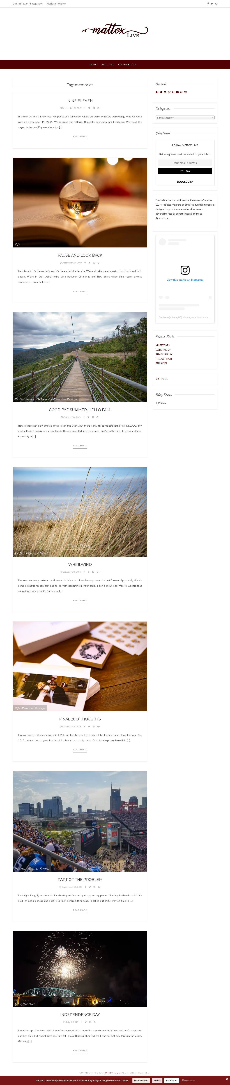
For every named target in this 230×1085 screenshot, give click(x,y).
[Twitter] (212, 3)
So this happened (26, 553)
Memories (59, 398)
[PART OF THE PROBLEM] (80, 820)
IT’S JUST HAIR (164, 358)
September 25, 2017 (72, 887)
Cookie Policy (127, 64)
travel (43, 553)
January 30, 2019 (71, 571)
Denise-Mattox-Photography (33, 398)
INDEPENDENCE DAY (80, 1015)
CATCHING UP (163, 349)
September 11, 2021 (72, 108)
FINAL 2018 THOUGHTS (80, 719)
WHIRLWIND (80, 564)
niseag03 (176, 317)
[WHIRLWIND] (80, 511)
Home (93, 64)
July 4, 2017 (72, 1022)
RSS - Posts (161, 378)
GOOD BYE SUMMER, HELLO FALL (80, 410)
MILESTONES (163, 345)
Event (18, 1003)
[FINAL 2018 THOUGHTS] (80, 666)
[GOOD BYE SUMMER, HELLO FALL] (80, 356)
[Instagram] (216, 3)
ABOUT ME (108, 64)
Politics (45, 868)
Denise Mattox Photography (28, 3)
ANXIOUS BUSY (164, 354)
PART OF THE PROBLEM (80, 879)
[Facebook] (208, 3)
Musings (71, 398)
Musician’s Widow (56, 3)
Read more (80, 136)
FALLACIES (161, 363)
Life (17, 244)
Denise (163, 317)
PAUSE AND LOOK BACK (80, 255)
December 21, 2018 (72, 726)
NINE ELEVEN (80, 101)
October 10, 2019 (72, 417)
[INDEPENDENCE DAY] (80, 968)
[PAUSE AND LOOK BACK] (80, 202)
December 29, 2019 (71, 262)
